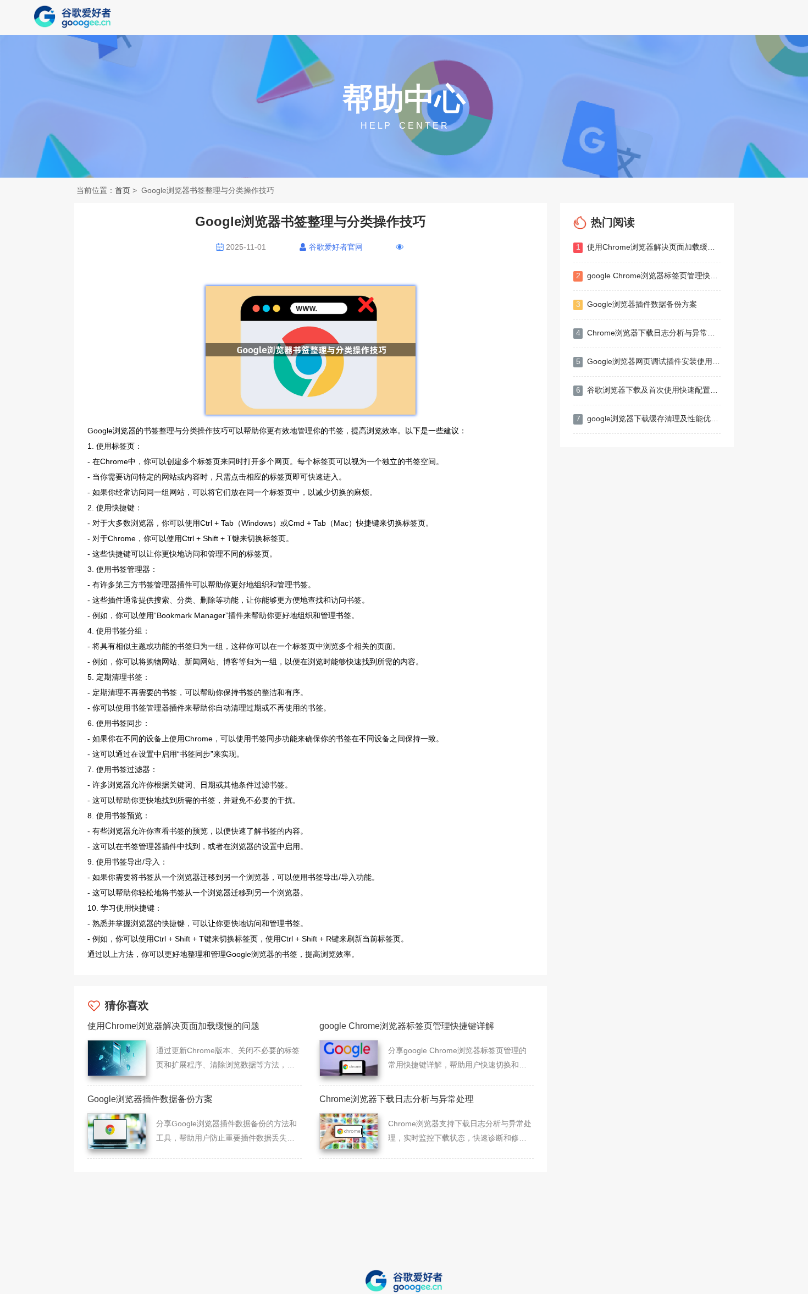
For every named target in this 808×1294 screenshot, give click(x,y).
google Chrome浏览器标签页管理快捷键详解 (648, 275)
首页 (122, 190)
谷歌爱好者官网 (336, 247)
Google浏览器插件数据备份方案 (637, 304)
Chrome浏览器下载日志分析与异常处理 (648, 332)
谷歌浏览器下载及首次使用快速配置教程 (648, 390)
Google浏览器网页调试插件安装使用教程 (648, 361)
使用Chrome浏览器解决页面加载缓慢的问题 (648, 247)
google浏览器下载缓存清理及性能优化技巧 (648, 418)
